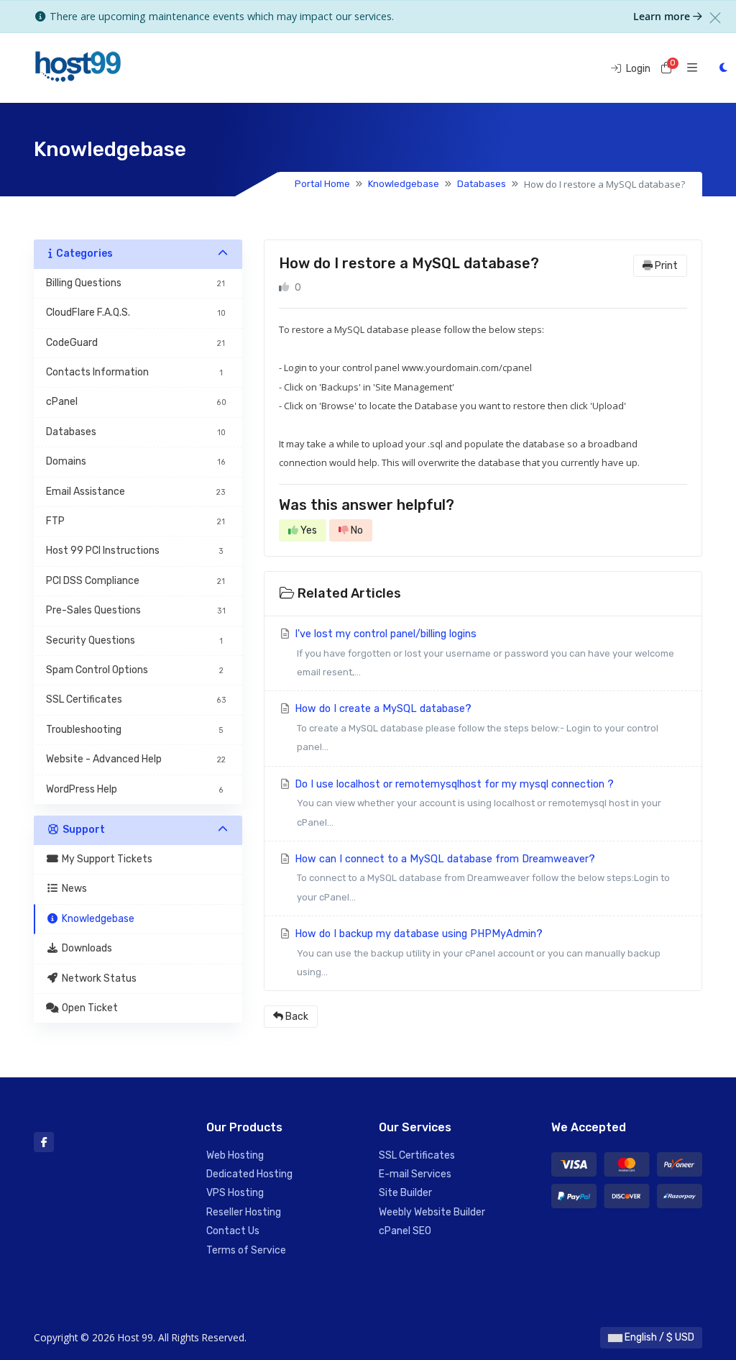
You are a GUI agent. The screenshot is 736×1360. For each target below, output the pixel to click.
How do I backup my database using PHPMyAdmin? (476, 952)
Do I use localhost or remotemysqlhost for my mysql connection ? (476, 803)
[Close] (715, 18)
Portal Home (322, 183)
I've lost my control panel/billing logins (483, 652)
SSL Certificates (417, 1155)
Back (295, 1016)
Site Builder (405, 1193)
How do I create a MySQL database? (475, 727)
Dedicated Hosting (249, 1174)
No (356, 530)
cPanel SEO (405, 1231)
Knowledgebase (403, 183)
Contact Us (232, 1231)
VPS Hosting (235, 1193)
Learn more (663, 16)
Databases (481, 183)
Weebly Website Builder (432, 1212)
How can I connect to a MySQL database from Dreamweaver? (481, 878)
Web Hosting (235, 1155)
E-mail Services (415, 1174)
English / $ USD (658, 1337)
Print (665, 266)
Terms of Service (246, 1250)
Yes (307, 530)
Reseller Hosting (243, 1212)
